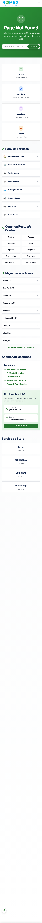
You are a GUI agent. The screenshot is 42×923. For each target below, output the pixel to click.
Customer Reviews (13, 377)
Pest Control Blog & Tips (15, 373)
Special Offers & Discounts (16, 380)
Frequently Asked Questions (17, 384)
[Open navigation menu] (39, 3)
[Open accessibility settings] (4, 910)
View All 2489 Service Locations (20, 347)
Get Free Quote (20, 426)
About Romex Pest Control (16, 369)
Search (35, 46)
